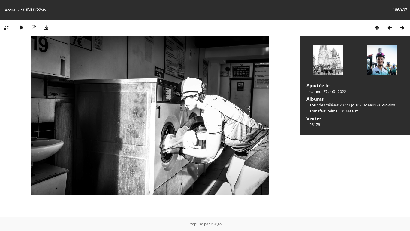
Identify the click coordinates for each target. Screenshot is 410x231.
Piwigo (216, 223)
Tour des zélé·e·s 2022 (328, 105)
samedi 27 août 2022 (327, 91)
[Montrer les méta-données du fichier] (34, 27)
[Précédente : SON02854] (389, 27)
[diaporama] (21, 27)
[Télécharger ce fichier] (46, 27)
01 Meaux (349, 111)
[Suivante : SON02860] (402, 27)
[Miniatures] (377, 27)
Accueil (11, 10)
